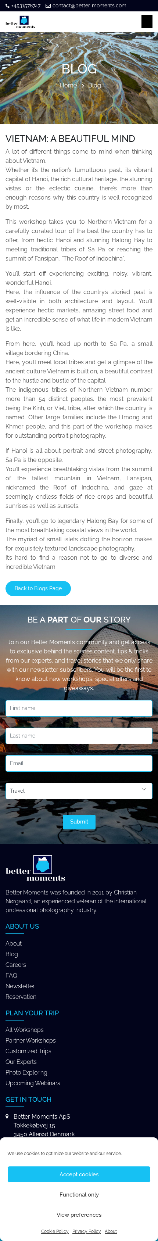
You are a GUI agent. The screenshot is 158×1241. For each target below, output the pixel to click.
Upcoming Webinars (33, 1083)
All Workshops (25, 1029)
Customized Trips (28, 1051)
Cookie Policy (55, 1231)
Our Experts (21, 1061)
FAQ (11, 975)
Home (68, 85)
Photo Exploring (26, 1072)
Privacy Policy (86, 1231)
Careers (16, 964)
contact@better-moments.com (89, 5)
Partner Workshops (31, 1040)
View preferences (79, 1215)
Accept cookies (79, 1174)
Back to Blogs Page (38, 588)
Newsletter (20, 986)
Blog (94, 85)
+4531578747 (25, 5)
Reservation (21, 996)
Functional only (79, 1194)
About (111, 1231)
